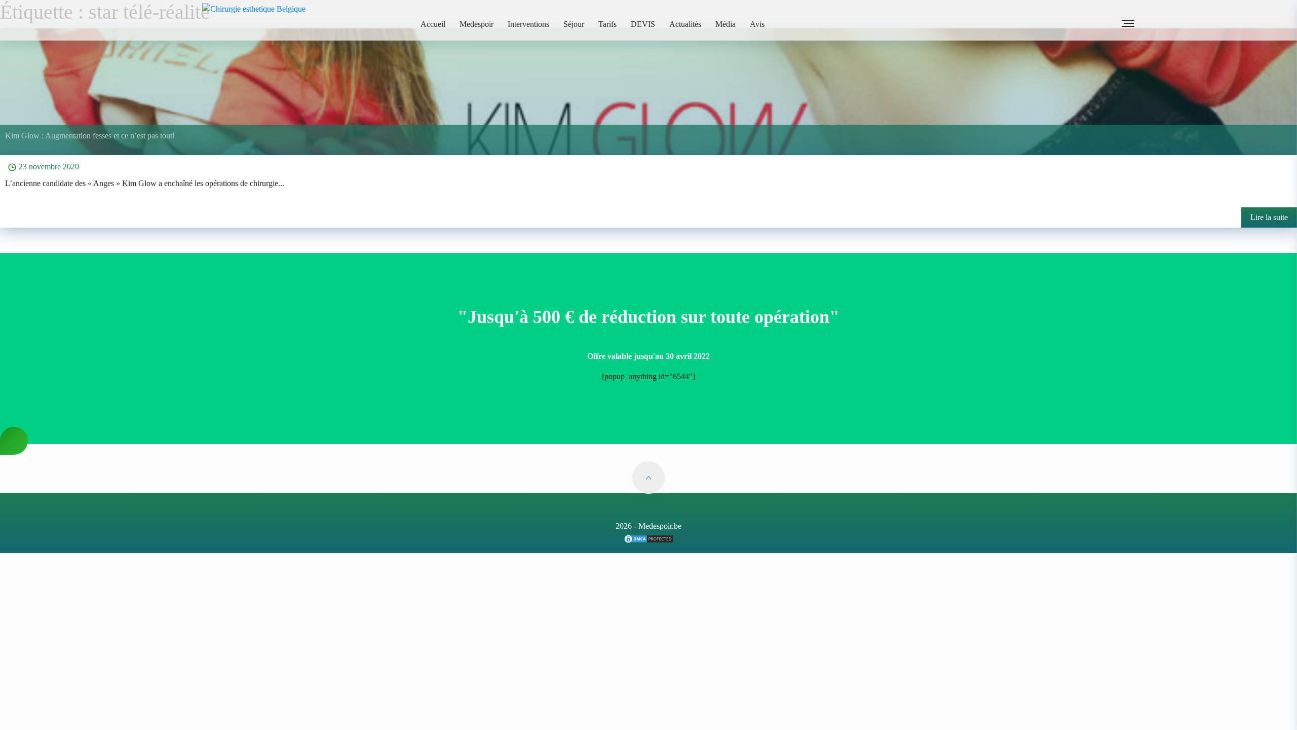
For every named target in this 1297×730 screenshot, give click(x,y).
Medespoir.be (659, 526)
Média (725, 24)
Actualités (685, 24)
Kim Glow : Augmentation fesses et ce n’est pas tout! (90, 135)
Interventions (528, 24)
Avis (757, 24)
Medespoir (476, 24)
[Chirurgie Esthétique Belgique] (648, 538)
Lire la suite (1269, 217)
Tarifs (607, 24)
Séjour (573, 24)
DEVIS (643, 24)
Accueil (433, 24)
